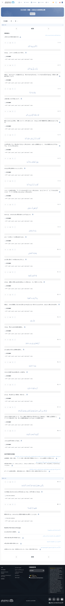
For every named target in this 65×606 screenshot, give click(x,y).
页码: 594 (4, 25)
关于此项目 (3, 570)
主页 (2, 567)
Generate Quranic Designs (4, 572)
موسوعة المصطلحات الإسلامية (19, 572)
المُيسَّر (9, 59)
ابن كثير (19, 59)
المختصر (12, 59)
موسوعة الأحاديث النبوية (19, 570)
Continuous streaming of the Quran (6, 576)
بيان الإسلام (17, 575)
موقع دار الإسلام (18, 567)
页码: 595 (4, 478)
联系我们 (3, 579)
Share (31, 14)
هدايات (31, 59)
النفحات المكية (26, 59)
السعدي (16, 59)
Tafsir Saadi (17, 577)
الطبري (22, 59)
